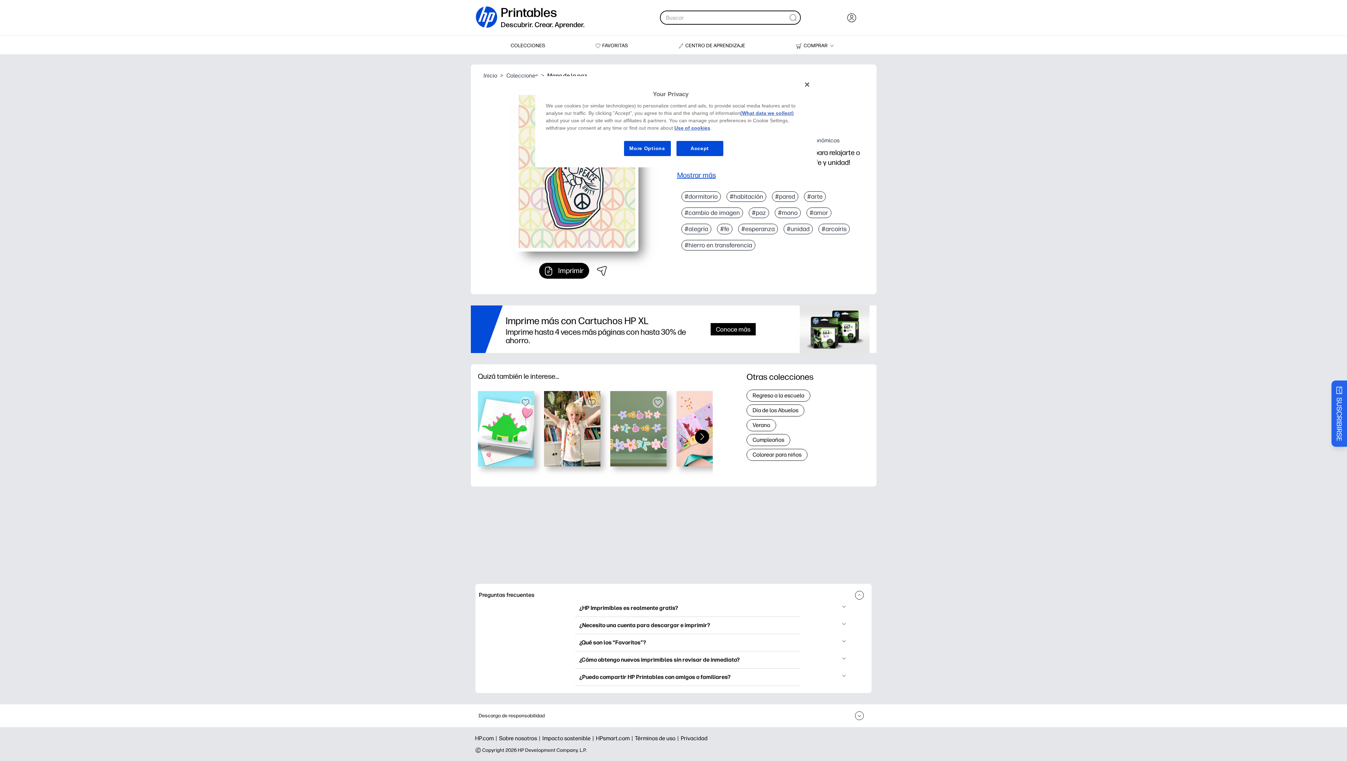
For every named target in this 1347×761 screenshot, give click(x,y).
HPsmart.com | (615, 738)
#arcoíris (834, 229)
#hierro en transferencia (718, 245)
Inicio (490, 75)
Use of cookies (692, 128)
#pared (785, 196)
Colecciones (522, 75)
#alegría (696, 229)
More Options (647, 148)
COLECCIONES (528, 46)
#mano (788, 213)
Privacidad (694, 738)
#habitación (746, 196)
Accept (700, 148)
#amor (819, 213)
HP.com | (487, 738)
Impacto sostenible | (569, 738)
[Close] (807, 84)
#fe (724, 229)
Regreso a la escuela (778, 395)
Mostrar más (696, 175)
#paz (759, 213)
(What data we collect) (767, 113)
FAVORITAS (615, 46)
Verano (761, 425)
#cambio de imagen (712, 213)
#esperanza (758, 229)
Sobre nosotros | (520, 738)
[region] (676, 121)
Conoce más (733, 329)
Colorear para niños (777, 454)
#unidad (798, 229)
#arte (815, 196)
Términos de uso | (658, 738)
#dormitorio (701, 196)
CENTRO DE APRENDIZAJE (715, 46)
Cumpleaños (768, 440)
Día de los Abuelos (775, 410)
